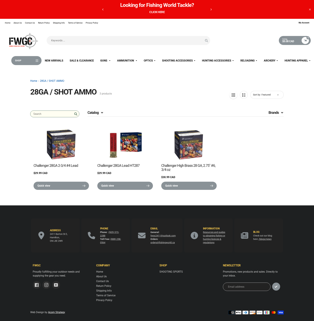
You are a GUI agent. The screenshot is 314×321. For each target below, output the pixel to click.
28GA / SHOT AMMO (52, 80)
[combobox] (54, 114)
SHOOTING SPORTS (171, 271)
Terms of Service (75, 23)
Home (7, 23)
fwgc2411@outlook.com (163, 235)
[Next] (211, 9)
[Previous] (103, 9)
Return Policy (44, 23)
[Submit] (276, 287)
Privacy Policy (92, 23)
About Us (18, 23)
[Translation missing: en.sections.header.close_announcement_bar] (310, 9)
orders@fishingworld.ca (162, 242)
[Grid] (233, 95)
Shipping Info (59, 23)
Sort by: (257, 94)
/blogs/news (265, 239)
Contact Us (30, 23)
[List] (244, 95)
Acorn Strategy (56, 312)
